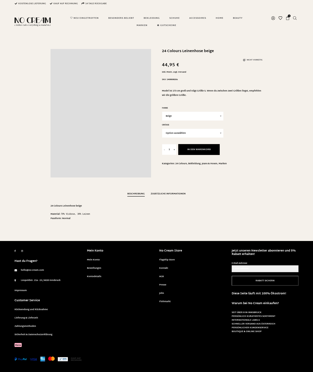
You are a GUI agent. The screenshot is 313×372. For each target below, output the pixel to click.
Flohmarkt (165, 302)
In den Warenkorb (199, 150)
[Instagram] (22, 251)
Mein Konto (93, 260)
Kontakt (163, 268)
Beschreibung (136, 194)
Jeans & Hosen (209, 164)
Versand (182, 72)
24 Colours (181, 164)
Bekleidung (194, 164)
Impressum (20, 291)
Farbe (165, 108)
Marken (223, 164)
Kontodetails (94, 277)
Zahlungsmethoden (25, 326)
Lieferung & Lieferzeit (26, 318)
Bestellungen (94, 268)
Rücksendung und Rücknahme (31, 310)
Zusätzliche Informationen (168, 194)
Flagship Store (167, 260)
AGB (161, 277)
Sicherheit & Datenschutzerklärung (33, 335)
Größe (165, 125)
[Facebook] (15, 251)
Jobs (161, 293)
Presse (162, 285)
